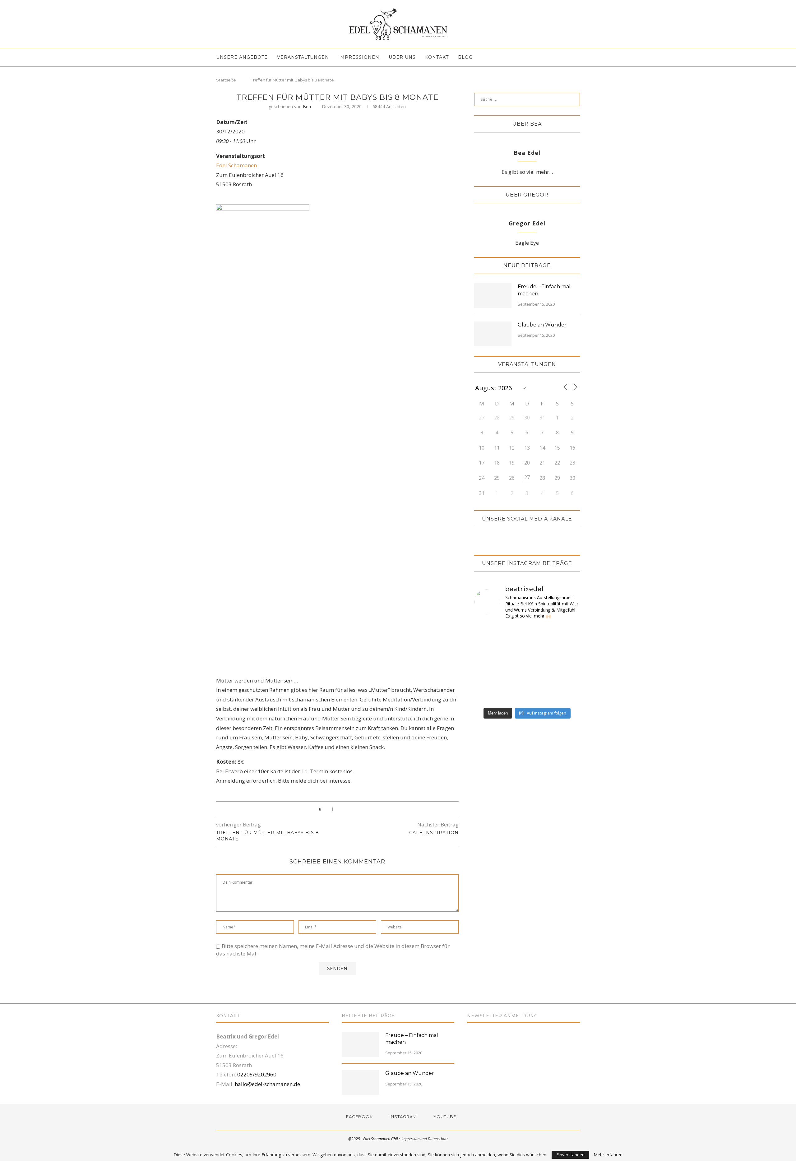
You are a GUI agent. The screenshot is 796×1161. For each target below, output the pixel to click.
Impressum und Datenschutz (424, 1138)
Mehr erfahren (608, 1155)
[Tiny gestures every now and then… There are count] (487, 680)
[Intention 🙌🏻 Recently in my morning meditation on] (567, 665)
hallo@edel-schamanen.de (267, 1084)
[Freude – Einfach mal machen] (492, 295)
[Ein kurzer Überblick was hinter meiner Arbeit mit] (540, 649)
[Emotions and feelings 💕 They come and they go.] (487, 665)
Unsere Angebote (242, 57)
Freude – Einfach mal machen (544, 290)
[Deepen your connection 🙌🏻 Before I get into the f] (513, 680)
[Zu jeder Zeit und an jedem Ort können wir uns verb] (513, 649)
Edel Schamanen (236, 165)
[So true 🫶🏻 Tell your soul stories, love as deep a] (513, 665)
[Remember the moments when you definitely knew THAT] (540, 695)
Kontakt (437, 57)
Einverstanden (570, 1155)
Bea (307, 106)
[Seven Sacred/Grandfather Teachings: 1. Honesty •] (567, 680)
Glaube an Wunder (542, 325)
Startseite (226, 79)
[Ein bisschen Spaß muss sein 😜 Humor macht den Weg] (540, 634)
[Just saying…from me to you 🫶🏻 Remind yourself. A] (487, 695)
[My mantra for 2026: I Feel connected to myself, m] (567, 695)
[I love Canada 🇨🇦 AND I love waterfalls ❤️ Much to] (540, 680)
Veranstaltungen (303, 57)
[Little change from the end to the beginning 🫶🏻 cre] (567, 649)
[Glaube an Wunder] (492, 333)
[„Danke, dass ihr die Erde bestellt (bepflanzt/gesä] (487, 649)
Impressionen (358, 57)
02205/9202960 (256, 1074)
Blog (465, 57)
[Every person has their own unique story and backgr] (540, 665)
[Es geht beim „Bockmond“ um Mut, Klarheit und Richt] (567, 634)
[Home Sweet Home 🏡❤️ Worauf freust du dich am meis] (487, 634)
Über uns (402, 57)
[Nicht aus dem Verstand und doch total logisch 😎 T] (513, 634)
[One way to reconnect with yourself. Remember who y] (513, 695)
